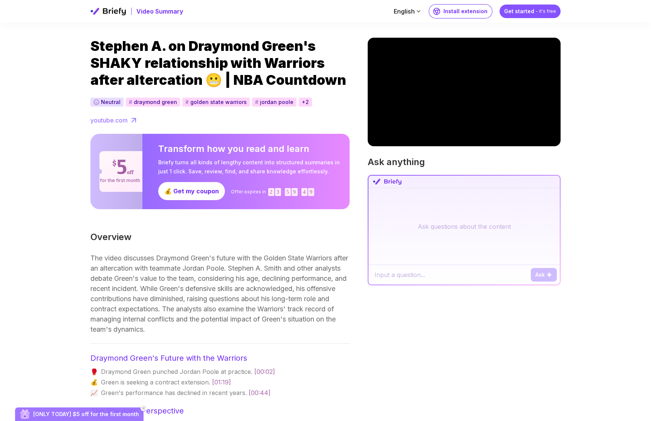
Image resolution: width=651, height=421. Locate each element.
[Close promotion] (144, 408)
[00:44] (259, 393)
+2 (305, 102)
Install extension (465, 11)
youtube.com (109, 120)
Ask (540, 274)
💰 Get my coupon (191, 191)
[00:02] (264, 371)
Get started (530, 11)
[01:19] (221, 382)
